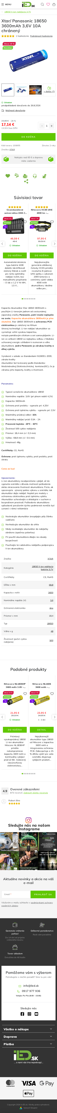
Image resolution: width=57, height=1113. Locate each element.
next (54, 243)
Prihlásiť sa (43, 894)
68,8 (51, 585)
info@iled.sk (31, 985)
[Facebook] (22, 1014)
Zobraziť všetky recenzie (36, 792)
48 (52, 631)
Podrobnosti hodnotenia (41, 36)
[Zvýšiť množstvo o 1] (51, 126)
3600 (50, 592)
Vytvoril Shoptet (30, 1108)
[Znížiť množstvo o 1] (42, 126)
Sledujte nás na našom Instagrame (29, 827)
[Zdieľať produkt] (27, 181)
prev (2, 243)
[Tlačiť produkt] (26, 176)
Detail (41, 729)
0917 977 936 (31, 991)
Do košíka (28, 137)
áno (51, 608)
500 (51, 640)
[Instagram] (29, 1014)
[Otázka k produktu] (35, 176)
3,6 (51, 600)
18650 (50, 623)
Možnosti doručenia (15, 110)
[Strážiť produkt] (45, 176)
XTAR (12, 149)
